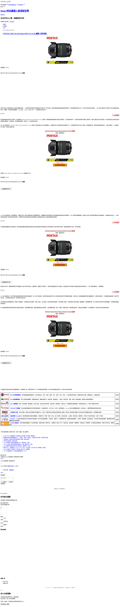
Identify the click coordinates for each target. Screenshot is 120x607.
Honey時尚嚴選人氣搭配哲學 (15, 11)
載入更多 (3, 475)
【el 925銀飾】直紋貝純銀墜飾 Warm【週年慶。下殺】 (16, 442)
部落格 (5, 26)
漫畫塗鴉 (11, 470)
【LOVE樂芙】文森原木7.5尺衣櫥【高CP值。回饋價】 (16, 449)
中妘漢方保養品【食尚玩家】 (10, 441)
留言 (12, 466)
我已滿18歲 (3, 604)
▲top (2, 472)
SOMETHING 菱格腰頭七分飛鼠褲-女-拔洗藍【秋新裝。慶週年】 (19, 436)
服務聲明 (73, 587)
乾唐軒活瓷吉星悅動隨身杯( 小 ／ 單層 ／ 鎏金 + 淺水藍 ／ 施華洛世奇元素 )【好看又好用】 (26, 437)
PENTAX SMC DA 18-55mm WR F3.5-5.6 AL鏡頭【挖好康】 (25, 34)
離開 (8, 604)
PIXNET (49, 587)
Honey (2, 458)
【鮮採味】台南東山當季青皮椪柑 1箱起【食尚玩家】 (16, 439)
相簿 (4, 24)
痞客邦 (9, 466)
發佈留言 (3, 483)
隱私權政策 (68, 587)
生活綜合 (12, 21)
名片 (4, 27)
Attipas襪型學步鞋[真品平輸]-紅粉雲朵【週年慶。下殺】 (17, 446)
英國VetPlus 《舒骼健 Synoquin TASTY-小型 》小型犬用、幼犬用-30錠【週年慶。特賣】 (24, 447)
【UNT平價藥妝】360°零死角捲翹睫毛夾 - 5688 (14, 451)
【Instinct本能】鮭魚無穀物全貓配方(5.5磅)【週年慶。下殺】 (18, 444)
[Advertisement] (60, 95)
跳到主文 (3, 14)
